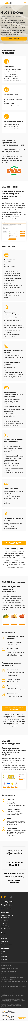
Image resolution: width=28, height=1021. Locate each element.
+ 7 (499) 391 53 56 (8, 902)
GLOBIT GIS (4, 920)
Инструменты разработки (9, 974)
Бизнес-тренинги (6, 944)
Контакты (4, 959)
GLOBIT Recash (5, 926)
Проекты (4, 956)
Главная (3, 7)
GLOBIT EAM (5, 918)
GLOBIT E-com (5, 928)
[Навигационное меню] (25, 2)
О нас (3, 951)
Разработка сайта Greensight (10, 968)
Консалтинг (4, 938)
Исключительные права (8, 971)
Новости (3, 954)
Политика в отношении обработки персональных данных (12, 978)
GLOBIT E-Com (11, 7)
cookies (4, 1011)
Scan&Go (4, 923)
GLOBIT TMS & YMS (7, 915)
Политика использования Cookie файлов (13, 986)
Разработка (4, 941)
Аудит (3, 936)
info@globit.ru (6, 905)
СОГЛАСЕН (5, 1016)
